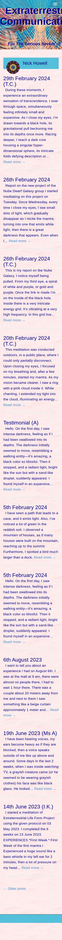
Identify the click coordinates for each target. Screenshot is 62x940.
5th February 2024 (25, 507)
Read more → (14, 162)
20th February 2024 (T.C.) (26, 341)
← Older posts (14, 888)
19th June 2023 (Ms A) (30, 733)
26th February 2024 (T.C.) (26, 261)
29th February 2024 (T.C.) (26, 81)
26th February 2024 (26, 180)
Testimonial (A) (21, 423)
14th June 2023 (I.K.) (28, 807)
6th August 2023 (22, 660)
